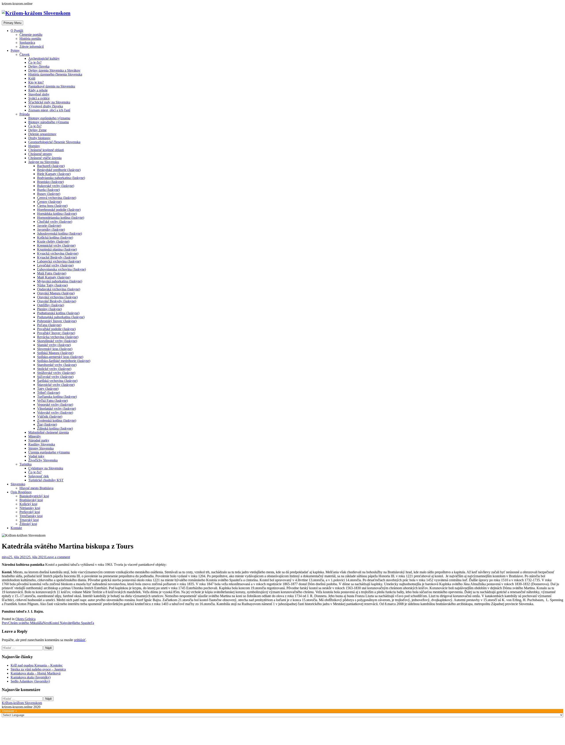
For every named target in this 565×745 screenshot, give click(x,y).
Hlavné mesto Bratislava (36, 488)
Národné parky (38, 440)
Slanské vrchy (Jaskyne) (54, 345)
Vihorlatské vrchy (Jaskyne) (56, 408)
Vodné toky (36, 456)
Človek (24, 54)
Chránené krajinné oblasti (46, 150)
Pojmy (15, 50)
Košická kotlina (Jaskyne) (55, 237)
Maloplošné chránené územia (48, 432)
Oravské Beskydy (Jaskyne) (56, 301)
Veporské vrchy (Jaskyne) (55, 404)
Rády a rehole (38, 90)
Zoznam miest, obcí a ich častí (49, 110)
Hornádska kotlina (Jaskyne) (57, 213)
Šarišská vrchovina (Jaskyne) (57, 381)
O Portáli (17, 30)
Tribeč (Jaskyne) (48, 392)
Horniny (34, 146)
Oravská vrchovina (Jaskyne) (57, 297)
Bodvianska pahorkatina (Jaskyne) (61, 178)
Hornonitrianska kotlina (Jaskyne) (60, 217)
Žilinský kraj (28, 524)
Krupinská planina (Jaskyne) (57, 249)
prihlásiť (80, 640)
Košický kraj (28, 504)
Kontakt (16, 528)
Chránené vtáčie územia (45, 158)
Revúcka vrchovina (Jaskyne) (57, 337)
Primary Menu (12, 23)
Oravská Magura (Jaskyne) (56, 293)
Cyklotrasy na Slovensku (45, 468)
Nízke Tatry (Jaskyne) (52, 285)
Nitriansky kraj (29, 508)
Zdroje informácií (31, 46)
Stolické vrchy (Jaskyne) (54, 369)
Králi (31, 78)
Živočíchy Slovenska (43, 460)
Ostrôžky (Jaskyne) (50, 305)
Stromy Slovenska (41, 448)
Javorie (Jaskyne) (49, 225)
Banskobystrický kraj (34, 496)
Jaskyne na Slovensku (43, 162)
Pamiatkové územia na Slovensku (51, 86)
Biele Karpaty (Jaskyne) (54, 174)
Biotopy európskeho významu (49, 118)
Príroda (24, 114)
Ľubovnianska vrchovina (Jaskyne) (61, 269)
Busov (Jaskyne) (48, 194)
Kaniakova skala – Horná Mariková (35, 673)
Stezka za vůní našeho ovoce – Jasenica (38, 669)
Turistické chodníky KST (46, 480)
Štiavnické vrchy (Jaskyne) (56, 385)
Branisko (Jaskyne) (50, 182)
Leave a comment (57, 557)
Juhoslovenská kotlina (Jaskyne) (59, 233)
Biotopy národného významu (48, 122)
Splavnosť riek (38, 476)
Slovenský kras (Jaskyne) (54, 349)
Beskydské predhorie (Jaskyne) (59, 170)
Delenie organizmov (42, 134)
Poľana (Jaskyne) (49, 325)
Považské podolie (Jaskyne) (56, 329)
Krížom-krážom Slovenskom (22, 703)
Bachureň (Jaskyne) (51, 166)
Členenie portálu (30, 34)
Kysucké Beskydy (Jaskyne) (57, 257)
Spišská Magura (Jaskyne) (55, 353)
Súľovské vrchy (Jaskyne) (55, 377)
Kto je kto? (36, 82)
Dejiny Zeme (37, 130)
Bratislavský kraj (31, 500)
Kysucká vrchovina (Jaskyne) (57, 253)
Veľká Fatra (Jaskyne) (52, 400)
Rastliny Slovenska (41, 444)
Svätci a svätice (39, 98)
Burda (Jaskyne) (48, 190)
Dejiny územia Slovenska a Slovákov (54, 70)
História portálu (30, 38)
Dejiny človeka (38, 66)
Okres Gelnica (25, 619)
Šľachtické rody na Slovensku (49, 102)
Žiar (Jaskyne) (47, 424)
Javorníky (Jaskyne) (51, 229)
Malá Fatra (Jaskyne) (51, 273)
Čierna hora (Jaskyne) (52, 206)
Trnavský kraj (29, 520)
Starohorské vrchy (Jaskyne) (57, 365)
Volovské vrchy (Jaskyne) (55, 412)
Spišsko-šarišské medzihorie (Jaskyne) (63, 361)
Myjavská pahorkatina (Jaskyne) (59, 281)
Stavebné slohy (38, 94)
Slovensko (18, 484)
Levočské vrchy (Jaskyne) (55, 265)
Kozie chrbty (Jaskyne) (53, 241)
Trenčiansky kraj (31, 516)
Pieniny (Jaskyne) (49, 309)
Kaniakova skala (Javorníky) (31, 677)
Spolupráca (27, 42)
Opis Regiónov (21, 492)
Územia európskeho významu (49, 452)
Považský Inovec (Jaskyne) (56, 333)
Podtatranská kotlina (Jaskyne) (58, 313)
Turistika (25, 464)
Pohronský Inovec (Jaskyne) (57, 321)
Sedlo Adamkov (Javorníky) (30, 681)
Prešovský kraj (29, 512)
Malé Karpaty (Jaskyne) (53, 277)
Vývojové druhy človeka (45, 106)
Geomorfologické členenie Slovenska (54, 142)
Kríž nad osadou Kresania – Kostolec (37, 665)
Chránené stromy (40, 154)
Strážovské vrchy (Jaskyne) (56, 373)
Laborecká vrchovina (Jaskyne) (59, 261)
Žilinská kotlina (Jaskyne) (55, 428)
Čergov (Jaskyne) (49, 202)
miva (5, 557)
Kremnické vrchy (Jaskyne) (56, 245)
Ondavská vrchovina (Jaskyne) (58, 289)
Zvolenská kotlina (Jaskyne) (56, 420)
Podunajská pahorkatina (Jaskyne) (61, 317)
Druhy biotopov (39, 138)
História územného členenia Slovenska (55, 74)
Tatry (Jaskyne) (47, 389)
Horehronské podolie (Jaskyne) (59, 209)
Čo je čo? (34, 62)
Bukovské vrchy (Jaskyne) (55, 186)
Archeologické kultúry (44, 58)
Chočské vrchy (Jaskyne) (54, 221)
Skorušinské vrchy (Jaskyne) (57, 341)
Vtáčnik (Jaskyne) (49, 416)
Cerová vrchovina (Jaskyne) (56, 198)
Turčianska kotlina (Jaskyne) (57, 396)
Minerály (34, 436)
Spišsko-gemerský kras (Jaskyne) (60, 357)
